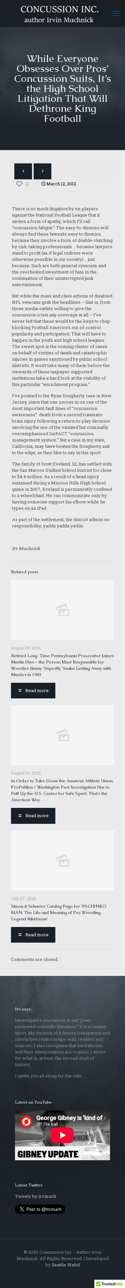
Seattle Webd (66, 1265)
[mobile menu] (116, 13)
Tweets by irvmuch (35, 1196)
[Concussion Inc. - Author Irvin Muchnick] (62, 13)
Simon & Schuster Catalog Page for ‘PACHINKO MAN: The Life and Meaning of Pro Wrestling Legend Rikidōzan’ (58, 912)
